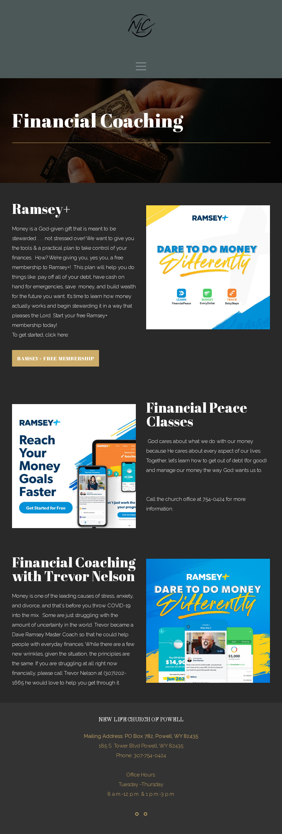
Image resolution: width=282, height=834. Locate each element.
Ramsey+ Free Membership (55, 358)
